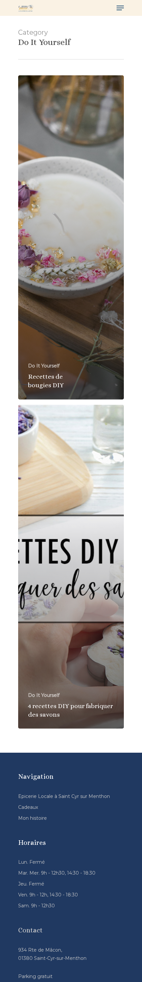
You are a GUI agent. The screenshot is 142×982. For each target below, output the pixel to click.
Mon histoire (32, 818)
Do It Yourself (43, 366)
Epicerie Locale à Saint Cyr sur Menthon (64, 796)
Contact (30, 930)
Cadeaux (28, 807)
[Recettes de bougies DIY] (71, 237)
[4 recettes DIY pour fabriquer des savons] (71, 567)
